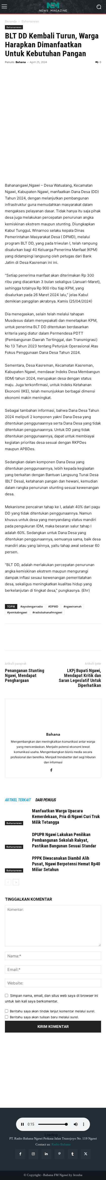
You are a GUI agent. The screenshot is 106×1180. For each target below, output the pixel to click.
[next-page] (16, 882)
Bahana (21, 62)
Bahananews (30, 21)
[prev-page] (8, 882)
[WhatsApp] (44, 69)
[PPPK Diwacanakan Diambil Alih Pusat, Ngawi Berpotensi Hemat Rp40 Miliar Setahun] (17, 864)
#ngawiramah (73, 606)
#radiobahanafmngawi (47, 612)
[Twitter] (21, 69)
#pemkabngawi (17, 612)
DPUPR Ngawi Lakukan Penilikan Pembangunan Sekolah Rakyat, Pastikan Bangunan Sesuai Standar (64, 840)
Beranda (11, 21)
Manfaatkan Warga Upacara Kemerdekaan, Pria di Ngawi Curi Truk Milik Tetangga (66, 816)
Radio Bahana (61, 1144)
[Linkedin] (46, 1154)
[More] (55, 69)
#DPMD (53, 606)
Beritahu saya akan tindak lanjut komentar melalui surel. (52, 1011)
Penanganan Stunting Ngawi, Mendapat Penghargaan (24, 675)
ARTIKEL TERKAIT (18, 800)
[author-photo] (53, 727)
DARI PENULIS (45, 800)
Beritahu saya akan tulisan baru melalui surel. (44, 1017)
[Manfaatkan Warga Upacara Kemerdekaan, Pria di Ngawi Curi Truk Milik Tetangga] (17, 816)
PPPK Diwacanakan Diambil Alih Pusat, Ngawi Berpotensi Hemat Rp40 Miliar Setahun (66, 864)
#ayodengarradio (31, 606)
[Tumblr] (72, 1154)
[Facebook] (10, 69)
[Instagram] (33, 1154)
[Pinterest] (32, 69)
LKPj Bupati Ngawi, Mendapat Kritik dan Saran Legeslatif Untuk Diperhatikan (80, 678)
